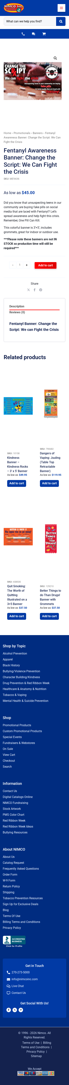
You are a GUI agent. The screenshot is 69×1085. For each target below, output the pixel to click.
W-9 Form (9, 880)
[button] (23, 34)
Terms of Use (30, 1043)
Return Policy (11, 886)
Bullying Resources (15, 832)
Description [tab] (16, 306)
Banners (38, 133)
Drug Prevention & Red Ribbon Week (26, 683)
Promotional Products (17, 725)
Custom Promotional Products (22, 731)
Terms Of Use (11, 916)
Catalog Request (13, 862)
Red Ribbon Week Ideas (18, 826)
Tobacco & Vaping (14, 695)
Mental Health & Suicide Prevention (25, 701)
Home (7, 133)
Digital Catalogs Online (18, 797)
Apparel (8, 659)
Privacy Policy (12, 928)
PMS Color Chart (13, 814)
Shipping (8, 892)
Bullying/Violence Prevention (21, 671)
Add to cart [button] (16, 483)
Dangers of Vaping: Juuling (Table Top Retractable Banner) (50, 462)
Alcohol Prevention (15, 653)
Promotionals (22, 133)
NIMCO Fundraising (15, 803)
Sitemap (36, 1056)
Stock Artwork (12, 809)
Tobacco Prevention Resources (23, 898)
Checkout (9, 760)
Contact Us (10, 791)
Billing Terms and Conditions (21, 922)
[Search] (61, 21)
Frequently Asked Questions (21, 868)
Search (7, 766)
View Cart (9, 755)
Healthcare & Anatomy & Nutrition (24, 689)
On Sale (8, 749)
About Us (9, 857)
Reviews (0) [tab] (17, 312)
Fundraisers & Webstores (19, 743)
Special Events (12, 737)
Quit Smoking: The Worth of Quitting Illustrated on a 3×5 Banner (17, 595)
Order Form (10, 874)
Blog (6, 910)
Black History (11, 665)
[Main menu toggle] (61, 8)
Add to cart (45, 265)
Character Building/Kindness (21, 677)
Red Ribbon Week (14, 820)
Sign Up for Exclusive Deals (20, 904)
